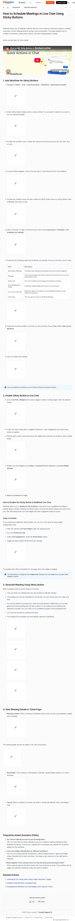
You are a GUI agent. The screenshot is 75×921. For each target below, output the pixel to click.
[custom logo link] (8, 2)
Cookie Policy (48, 917)
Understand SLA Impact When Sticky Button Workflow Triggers (29, 879)
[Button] (41, 901)
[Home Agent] (8, 7)
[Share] (66, 7)
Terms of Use (29, 917)
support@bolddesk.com (62, 919)
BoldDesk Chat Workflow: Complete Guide (21, 883)
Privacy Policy (39, 917)
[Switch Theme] (68, 2)
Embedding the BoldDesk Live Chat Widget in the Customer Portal (29, 887)
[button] (70, 7)
